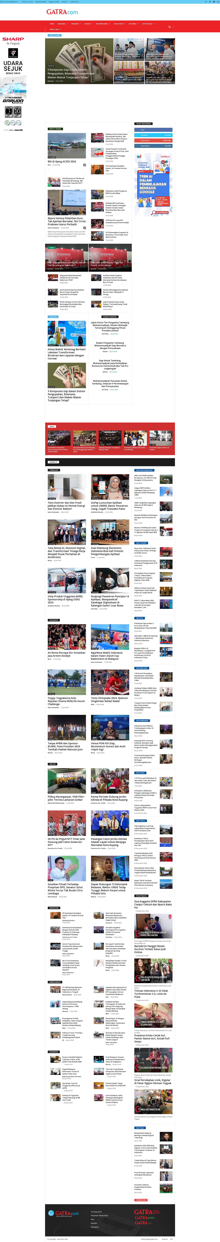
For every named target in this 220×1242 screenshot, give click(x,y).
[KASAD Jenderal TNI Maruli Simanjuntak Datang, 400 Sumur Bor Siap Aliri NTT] (54, 182)
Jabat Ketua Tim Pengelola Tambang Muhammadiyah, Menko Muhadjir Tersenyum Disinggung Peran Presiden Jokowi (110, 326)
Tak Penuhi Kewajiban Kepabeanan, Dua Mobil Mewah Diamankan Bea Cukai (144, 676)
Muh (50, 659)
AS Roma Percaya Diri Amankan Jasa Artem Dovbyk (117, 221)
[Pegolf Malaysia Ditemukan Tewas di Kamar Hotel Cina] (55, 1071)
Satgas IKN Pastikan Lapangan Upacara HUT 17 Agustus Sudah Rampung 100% (145, 491)
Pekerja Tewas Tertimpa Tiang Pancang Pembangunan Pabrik (72, 1035)
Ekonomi (74, 24)
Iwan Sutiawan (53, 228)
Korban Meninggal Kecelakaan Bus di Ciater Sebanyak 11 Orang (115, 292)
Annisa (50, 269)
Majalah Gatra (54, 2)
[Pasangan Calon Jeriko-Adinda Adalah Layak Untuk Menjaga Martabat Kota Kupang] (110, 823)
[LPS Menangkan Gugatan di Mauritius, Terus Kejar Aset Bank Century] (97, 236)
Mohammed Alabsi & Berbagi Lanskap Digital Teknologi (144, 1135)
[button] (170, 27)
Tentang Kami (96, 1212)
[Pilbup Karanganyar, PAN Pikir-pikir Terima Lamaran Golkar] (67, 781)
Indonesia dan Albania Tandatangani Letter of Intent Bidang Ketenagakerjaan (143, 729)
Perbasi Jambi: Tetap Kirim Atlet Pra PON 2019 (115, 1084)
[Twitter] (214, 2)
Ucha (93, 557)
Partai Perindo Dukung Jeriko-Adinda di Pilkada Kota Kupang (109, 798)
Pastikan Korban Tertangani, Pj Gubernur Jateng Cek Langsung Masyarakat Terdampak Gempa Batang (116, 1006)
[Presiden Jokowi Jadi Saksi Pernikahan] (135, 438)
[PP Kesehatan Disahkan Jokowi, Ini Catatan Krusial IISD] (97, 169)
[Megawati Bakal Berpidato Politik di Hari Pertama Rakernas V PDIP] (53, 277)
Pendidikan (52, 214)
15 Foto (51, 445)
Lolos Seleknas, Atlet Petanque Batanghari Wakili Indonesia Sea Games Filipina (114, 1098)
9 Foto (101, 445)
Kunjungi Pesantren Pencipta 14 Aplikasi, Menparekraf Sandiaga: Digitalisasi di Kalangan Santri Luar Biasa (110, 601)
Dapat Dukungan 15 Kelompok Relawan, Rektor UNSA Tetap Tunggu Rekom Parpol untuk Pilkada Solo (109, 889)
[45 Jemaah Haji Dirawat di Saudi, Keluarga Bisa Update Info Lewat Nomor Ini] (129, 71)
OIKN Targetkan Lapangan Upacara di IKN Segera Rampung (145, 505)
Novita (50, 753)
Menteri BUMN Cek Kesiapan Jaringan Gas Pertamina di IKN (145, 517)
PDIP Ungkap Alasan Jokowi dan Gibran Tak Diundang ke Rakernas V (66, 264)
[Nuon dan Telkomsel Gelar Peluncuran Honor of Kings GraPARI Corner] (166, 552)
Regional (132, 24)
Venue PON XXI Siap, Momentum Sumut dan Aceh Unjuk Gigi (108, 746)
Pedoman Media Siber (99, 1216)
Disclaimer (95, 1227)
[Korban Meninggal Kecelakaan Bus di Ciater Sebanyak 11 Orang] (96, 292)
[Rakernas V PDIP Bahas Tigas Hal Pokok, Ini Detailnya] (110, 258)
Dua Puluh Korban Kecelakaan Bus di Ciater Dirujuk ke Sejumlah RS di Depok (72, 292)
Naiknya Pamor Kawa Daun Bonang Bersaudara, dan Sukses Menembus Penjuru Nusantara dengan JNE (116, 137)
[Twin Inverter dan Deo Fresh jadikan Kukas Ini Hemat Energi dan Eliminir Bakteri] (67, 487)
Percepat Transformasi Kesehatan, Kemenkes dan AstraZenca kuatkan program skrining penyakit (116, 948)
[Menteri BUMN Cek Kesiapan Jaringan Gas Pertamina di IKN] (166, 519)
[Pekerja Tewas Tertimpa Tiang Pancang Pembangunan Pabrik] (55, 1035)
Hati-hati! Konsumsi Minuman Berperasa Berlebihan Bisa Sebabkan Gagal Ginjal (116, 916)
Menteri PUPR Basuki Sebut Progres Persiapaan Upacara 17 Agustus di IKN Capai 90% (146, 530)
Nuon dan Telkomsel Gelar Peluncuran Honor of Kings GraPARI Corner (145, 550)
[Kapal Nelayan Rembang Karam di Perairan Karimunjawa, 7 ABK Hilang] (55, 1004)
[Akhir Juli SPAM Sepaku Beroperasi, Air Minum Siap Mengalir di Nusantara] (166, 479)
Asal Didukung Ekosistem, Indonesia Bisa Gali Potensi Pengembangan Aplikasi (107, 551)
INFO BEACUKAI (141, 668)
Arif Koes (106, 334)
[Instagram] (209, 2)
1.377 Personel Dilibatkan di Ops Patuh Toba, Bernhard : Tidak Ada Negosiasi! (145, 780)
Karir (92, 1219)
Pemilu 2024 (54, 29)
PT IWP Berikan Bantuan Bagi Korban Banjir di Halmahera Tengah (72, 989)
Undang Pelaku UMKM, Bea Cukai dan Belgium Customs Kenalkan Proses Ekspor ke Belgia (145, 691)
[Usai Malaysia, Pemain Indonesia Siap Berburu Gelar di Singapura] (99, 1059)
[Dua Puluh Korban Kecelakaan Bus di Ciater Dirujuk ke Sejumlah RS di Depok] (53, 292)
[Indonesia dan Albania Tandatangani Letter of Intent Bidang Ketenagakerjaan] (166, 729)
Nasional (62, 24)
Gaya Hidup (118, 24)
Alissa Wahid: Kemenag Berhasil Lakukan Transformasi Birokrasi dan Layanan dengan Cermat (67, 354)
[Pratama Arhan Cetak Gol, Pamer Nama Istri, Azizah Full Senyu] (153, 1060)
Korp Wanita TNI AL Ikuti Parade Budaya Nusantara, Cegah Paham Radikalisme (145, 870)
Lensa (52, 426)
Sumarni (109, 923)
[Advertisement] (110, 102)
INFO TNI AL (140, 821)
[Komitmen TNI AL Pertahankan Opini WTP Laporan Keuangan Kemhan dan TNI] (166, 842)
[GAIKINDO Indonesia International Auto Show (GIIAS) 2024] (59, 438)
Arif (49, 165)
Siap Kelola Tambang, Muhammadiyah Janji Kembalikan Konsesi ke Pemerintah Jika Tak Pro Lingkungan (110, 364)
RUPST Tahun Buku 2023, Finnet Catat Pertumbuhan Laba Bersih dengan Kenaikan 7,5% (145, 603)
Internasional (102, 24)
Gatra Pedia (74, 2)
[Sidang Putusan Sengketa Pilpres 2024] (110, 438)
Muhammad (52, 897)
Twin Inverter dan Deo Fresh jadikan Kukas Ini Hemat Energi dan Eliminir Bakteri (66, 505)
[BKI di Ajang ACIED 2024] (67, 145)
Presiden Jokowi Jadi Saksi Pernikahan (134, 448)
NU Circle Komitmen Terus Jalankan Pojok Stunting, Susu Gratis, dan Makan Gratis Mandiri (71, 965)
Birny (50, 560)
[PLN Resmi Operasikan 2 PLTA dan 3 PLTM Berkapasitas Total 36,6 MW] (166, 627)
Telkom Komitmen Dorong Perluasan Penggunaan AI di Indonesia (145, 563)
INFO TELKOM (141, 543)
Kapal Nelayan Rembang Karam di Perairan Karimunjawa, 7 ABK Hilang (72, 1005)
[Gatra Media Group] (147, 1212)
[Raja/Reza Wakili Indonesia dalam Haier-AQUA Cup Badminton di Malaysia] (110, 637)
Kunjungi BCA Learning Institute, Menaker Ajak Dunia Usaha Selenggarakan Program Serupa (145, 744)
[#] (166, 1136)
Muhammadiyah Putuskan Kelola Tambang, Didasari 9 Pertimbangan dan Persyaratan (110, 383)
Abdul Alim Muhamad (56, 803)
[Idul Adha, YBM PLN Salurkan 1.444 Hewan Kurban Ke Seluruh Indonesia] (166, 639)
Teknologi (51, 499)
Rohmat (51, 81)
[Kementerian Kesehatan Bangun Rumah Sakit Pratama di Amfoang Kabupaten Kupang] (55, 929)
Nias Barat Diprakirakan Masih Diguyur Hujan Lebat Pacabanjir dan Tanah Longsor (115, 1036)
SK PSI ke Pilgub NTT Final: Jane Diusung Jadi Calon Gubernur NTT (66, 842)
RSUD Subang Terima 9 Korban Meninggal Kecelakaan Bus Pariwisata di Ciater (72, 304)
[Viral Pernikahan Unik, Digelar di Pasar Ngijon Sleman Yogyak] (153, 1101)
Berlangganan (41, 2)
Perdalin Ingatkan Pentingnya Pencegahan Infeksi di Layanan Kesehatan (116, 931)
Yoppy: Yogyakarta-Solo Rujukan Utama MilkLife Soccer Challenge (66, 701)
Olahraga (51, 649)
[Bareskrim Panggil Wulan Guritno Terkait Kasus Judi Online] (153, 970)
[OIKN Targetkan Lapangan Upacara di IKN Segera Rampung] (166, 506)
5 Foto (127, 445)
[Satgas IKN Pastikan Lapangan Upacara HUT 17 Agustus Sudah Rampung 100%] (166, 491)
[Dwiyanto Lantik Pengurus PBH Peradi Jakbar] (97, 194)
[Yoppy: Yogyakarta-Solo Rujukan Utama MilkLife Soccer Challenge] (67, 682)
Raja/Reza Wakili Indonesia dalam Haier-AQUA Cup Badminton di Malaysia (106, 656)
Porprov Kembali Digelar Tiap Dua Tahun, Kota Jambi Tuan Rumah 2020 (72, 1059)
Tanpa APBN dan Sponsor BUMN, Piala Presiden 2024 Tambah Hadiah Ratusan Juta (65, 746)
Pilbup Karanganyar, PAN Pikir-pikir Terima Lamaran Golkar (66, 798)
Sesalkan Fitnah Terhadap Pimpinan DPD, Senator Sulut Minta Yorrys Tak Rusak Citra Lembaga (65, 889)
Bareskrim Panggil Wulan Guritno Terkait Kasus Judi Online (150, 949)
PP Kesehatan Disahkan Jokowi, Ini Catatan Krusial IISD (116, 168)
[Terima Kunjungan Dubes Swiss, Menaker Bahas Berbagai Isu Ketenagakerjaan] (166, 759)
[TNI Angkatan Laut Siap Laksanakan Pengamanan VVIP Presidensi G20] (166, 829)
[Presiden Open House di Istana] (161, 438)
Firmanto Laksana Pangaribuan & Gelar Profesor (143, 1187)
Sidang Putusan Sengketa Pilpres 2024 (109, 448)
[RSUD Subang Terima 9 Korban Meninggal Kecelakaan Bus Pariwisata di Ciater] (53, 304)
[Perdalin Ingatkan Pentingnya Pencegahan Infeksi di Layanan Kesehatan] (99, 929)
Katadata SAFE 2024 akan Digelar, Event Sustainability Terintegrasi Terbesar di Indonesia (145, 1149)
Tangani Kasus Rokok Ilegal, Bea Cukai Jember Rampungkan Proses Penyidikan (145, 706)
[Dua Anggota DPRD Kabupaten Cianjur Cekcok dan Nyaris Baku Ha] (153, 926)
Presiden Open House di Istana (159, 448)
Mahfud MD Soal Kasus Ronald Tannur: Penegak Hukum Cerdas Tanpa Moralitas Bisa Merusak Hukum (116, 207)
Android (164, 1239)
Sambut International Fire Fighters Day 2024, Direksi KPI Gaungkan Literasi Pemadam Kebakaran (116, 990)
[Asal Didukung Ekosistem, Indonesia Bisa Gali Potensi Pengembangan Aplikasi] (110, 532)
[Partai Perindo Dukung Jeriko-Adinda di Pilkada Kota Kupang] (110, 781)
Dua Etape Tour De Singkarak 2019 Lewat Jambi (71, 1085)
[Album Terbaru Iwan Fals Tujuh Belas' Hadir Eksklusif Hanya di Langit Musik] (166, 591)
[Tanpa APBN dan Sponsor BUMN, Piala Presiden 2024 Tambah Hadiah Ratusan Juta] (67, 727)
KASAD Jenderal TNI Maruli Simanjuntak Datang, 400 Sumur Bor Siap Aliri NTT (73, 180)
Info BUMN (51, 157)
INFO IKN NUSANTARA (144, 470)
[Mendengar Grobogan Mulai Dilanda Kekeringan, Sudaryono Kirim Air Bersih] (99, 1020)
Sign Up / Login (27, 2)
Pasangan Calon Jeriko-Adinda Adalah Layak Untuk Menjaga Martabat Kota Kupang (109, 842)
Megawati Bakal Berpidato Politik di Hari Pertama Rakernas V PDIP (70, 277)
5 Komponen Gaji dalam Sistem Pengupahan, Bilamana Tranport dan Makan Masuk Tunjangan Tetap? (66, 396)
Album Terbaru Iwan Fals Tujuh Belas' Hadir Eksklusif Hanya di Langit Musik (145, 590)
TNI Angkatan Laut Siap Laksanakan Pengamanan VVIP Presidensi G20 (144, 828)
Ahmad (65, 1011)
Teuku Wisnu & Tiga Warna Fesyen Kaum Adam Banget (145, 1161)
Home (52, 24)
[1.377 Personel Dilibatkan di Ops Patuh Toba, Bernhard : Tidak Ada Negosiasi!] (166, 782)
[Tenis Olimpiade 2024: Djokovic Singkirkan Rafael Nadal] (110, 682)
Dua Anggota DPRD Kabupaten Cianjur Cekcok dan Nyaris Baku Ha (153, 904)
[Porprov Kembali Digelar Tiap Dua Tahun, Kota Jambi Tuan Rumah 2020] (55, 1059)
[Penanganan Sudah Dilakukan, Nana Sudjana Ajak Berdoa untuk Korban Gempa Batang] (55, 1020)
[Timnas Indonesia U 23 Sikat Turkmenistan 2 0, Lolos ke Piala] (153, 1015)
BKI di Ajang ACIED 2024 (62, 161)
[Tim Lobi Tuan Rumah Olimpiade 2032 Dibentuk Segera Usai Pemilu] (99, 1071)
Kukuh (106, 351)
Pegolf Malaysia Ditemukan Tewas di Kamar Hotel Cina (70, 1071)
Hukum (87, 24)
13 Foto (76, 445)
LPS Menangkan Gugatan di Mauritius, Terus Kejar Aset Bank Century (117, 234)
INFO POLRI (140, 773)
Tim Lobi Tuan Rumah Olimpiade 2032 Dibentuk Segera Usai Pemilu (116, 1071)
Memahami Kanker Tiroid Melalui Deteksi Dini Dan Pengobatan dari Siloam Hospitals (116, 964)
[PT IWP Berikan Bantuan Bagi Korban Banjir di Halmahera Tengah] (55, 989)
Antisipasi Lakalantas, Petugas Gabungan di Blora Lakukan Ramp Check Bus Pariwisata (145, 794)
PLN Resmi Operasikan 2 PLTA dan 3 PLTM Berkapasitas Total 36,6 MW (145, 625)
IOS (171, 1239)
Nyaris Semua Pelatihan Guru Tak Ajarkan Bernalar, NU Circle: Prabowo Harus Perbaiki (67, 221)
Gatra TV (64, 2)
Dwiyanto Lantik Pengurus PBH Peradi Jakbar (116, 192)
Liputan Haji (147, 24)
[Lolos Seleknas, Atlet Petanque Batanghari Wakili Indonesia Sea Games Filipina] (99, 1097)
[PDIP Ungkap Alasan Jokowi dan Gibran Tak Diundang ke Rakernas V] (66, 258)
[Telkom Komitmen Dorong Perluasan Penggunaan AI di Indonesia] (166, 564)
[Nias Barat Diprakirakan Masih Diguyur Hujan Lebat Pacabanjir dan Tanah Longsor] (99, 1035)
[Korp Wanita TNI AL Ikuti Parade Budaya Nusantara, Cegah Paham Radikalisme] (166, 871)
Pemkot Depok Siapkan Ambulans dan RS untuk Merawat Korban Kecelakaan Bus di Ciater (115, 278)
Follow (168, 135)
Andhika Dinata (97, 512)
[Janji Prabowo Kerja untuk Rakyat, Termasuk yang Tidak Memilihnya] (96, 304)
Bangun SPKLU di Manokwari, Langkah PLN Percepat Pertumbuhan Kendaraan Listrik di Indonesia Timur (144, 653)
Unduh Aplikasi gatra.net (149, 1239)
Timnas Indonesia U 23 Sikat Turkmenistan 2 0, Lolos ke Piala (151, 994)
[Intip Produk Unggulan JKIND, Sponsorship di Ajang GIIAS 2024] (67, 580)
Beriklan (94, 1223)
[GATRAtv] (145, 1223)
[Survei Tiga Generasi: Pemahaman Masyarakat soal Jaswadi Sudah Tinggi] (55, 946)
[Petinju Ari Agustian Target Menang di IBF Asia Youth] (55, 1097)
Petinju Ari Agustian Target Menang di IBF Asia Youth (71, 1097)
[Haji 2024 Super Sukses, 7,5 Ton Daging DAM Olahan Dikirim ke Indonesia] (129, 48)
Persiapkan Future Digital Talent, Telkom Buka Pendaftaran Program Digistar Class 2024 (144, 576)
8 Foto (152, 445)
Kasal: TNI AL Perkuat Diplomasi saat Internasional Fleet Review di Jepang (145, 882)
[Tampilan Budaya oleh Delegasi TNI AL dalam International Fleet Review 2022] (166, 857)
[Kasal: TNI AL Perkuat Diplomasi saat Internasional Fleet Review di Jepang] (166, 884)
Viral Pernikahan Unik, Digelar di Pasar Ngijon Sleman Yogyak (152, 1081)
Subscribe (167, 140)
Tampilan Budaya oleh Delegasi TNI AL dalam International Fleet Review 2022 (145, 856)
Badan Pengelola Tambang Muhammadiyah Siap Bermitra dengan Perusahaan (110, 345)
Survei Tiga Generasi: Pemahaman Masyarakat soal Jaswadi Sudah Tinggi (72, 947)
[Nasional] (67, 333)
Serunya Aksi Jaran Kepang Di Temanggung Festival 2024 (84, 449)
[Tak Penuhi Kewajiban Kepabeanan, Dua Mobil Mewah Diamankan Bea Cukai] (166, 677)
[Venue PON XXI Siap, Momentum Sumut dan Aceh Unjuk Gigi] (110, 727)
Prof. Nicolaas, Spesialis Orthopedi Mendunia (144, 1173)
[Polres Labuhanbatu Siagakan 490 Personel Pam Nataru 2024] (166, 809)
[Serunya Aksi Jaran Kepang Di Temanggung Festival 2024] (84, 438)
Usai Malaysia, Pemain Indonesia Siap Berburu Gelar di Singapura (115, 1059)
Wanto (108, 1064)
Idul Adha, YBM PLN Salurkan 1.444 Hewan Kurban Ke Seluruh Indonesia (146, 638)
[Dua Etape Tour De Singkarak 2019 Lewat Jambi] (55, 1085)
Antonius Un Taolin (98, 803)
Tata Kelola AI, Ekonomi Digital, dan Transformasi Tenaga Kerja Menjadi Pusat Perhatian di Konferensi (67, 552)
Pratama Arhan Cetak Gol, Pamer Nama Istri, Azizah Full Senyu (151, 1038)
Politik (50, 793)
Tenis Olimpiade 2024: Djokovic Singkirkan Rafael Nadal (109, 699)
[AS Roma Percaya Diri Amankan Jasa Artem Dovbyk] (97, 224)
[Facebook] (205, 2)
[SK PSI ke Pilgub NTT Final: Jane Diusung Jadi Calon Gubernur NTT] (67, 823)
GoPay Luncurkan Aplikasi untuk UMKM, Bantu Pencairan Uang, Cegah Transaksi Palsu (109, 505)
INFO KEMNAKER (142, 720)
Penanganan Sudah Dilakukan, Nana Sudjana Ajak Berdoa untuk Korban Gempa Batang (72, 1021)
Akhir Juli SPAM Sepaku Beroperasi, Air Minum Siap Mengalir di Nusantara (145, 477)
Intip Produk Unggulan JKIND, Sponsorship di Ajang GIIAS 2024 (65, 599)
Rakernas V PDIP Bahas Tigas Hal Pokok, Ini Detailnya (107, 264)
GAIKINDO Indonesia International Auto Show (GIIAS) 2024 (57, 449)
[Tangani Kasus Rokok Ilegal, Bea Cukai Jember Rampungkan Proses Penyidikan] (166, 706)
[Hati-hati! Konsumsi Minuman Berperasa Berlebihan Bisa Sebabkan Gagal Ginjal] (99, 915)
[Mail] (218, 2)
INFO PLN (139, 618)
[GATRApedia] (145, 1217)
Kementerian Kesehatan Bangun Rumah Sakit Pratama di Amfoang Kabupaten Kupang (72, 931)
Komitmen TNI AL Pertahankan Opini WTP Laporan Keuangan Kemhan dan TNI (145, 841)
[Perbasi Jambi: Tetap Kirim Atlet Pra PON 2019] (99, 1085)
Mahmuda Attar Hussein (71, 1076)
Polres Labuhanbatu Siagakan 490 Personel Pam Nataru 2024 (145, 807)
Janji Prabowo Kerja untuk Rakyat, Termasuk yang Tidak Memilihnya (115, 304)
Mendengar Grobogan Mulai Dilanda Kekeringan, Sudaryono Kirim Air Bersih (115, 1021)
